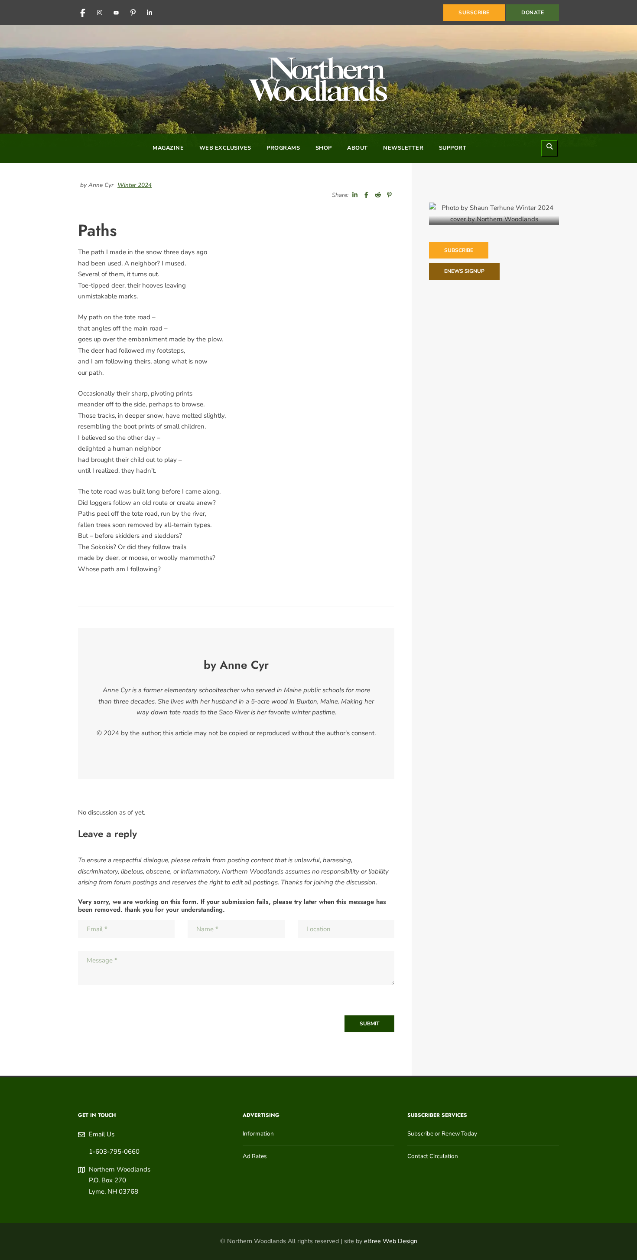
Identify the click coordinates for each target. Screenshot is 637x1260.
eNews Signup (464, 271)
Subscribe (458, 250)
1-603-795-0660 (114, 1151)
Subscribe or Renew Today (442, 1133)
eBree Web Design (390, 1241)
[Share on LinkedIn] (355, 195)
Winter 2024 (134, 185)
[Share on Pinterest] (389, 195)
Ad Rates (255, 1156)
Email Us (101, 1134)
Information (258, 1133)
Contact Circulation (432, 1156)
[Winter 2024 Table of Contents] (494, 214)
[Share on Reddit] (378, 195)
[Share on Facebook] (366, 195)
